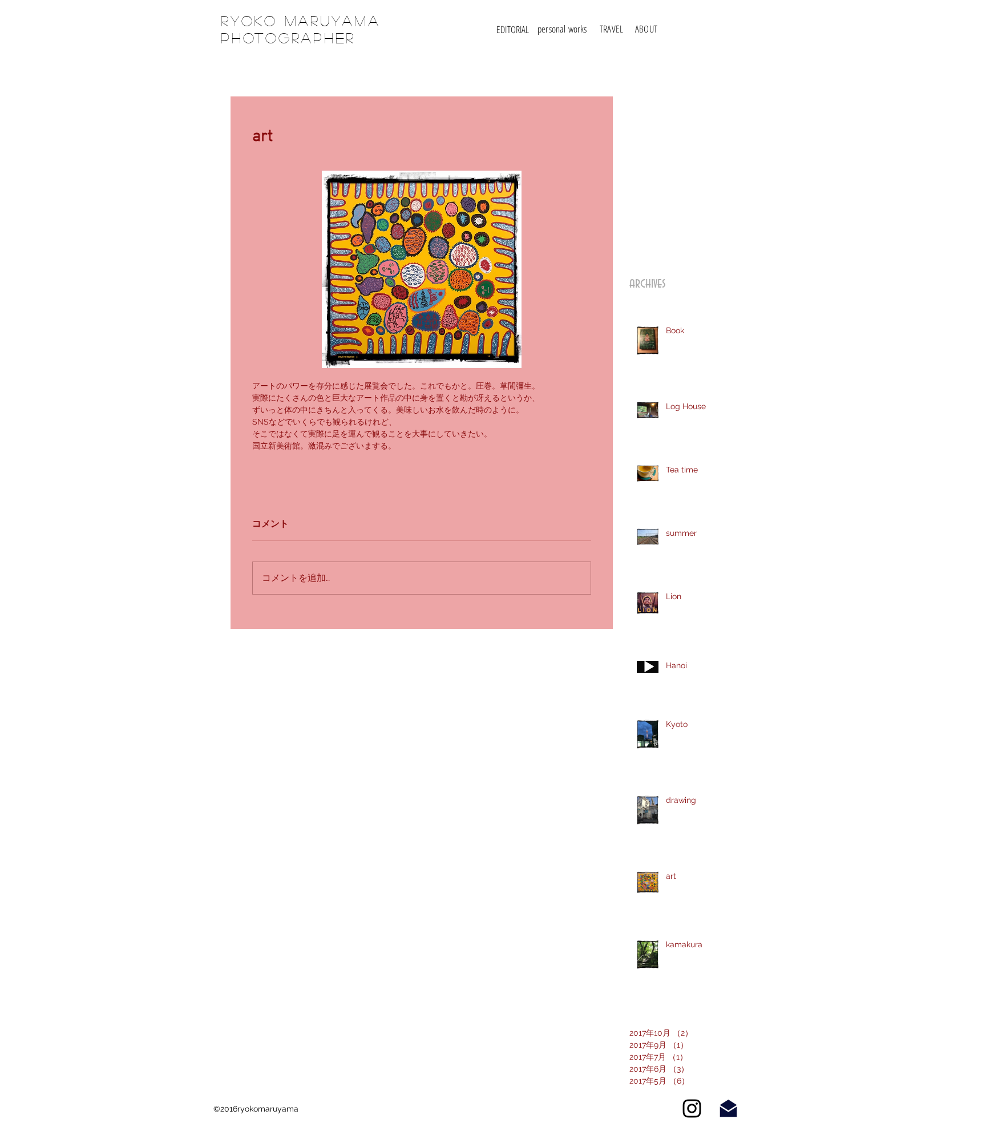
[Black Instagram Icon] (692, 1108)
